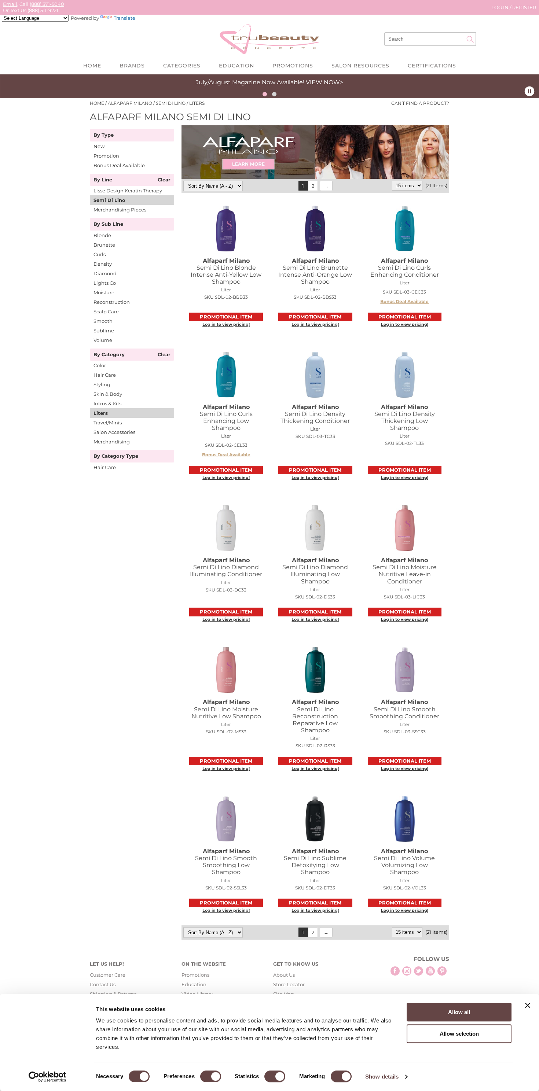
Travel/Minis (108, 422)
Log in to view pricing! (226, 324)
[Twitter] (418, 971)
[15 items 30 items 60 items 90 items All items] (407, 185)
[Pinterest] (442, 971)
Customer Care (107, 975)
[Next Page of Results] (326, 186)
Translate (124, 18)
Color (100, 365)
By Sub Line (108, 224)
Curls (100, 254)
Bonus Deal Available (119, 165)
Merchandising (112, 442)
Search (470, 39)
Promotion (106, 156)
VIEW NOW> (324, 82)
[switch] (210, 1076)
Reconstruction (112, 302)
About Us (284, 975)
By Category (109, 354)
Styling (102, 384)
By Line (103, 180)
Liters (101, 413)
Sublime (104, 330)
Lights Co (105, 283)
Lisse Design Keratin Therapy (128, 190)
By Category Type (116, 456)
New (99, 146)
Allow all (459, 1012)
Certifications (432, 65)
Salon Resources (360, 65)
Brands (132, 65)
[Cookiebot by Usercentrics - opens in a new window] (47, 1076)
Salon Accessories (114, 432)
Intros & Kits (107, 403)
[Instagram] (406, 971)
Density (103, 264)
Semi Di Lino (109, 200)
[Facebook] (395, 971)
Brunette (104, 245)
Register (524, 7)
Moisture (104, 292)
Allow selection (459, 1034)
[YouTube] (430, 971)
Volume (103, 340)
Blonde (102, 235)
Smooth (103, 321)
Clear (164, 180)
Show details (382, 1076)
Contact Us (102, 984)
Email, (10, 4)
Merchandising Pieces (120, 210)
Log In (500, 7)
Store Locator (289, 984)
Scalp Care (106, 311)
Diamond (105, 273)
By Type (104, 135)
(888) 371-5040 (47, 4)
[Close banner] (527, 1005)
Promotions (292, 65)
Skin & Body (108, 394)
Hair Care (105, 375)
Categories (182, 65)
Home (92, 65)
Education (236, 65)
